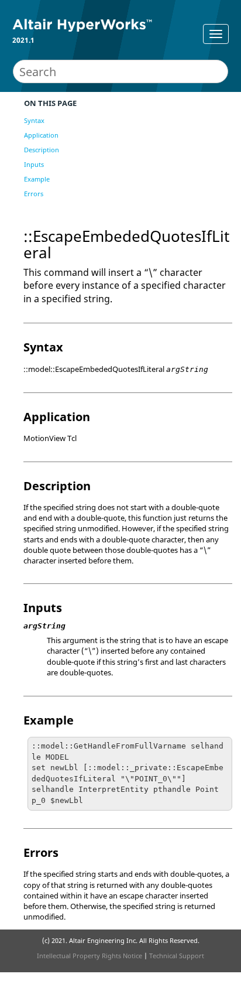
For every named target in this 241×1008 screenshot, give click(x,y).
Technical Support (176, 955)
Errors (33, 193)
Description (41, 149)
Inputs (34, 164)
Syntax (34, 120)
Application (41, 135)
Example (37, 179)
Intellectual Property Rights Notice (89, 955)
